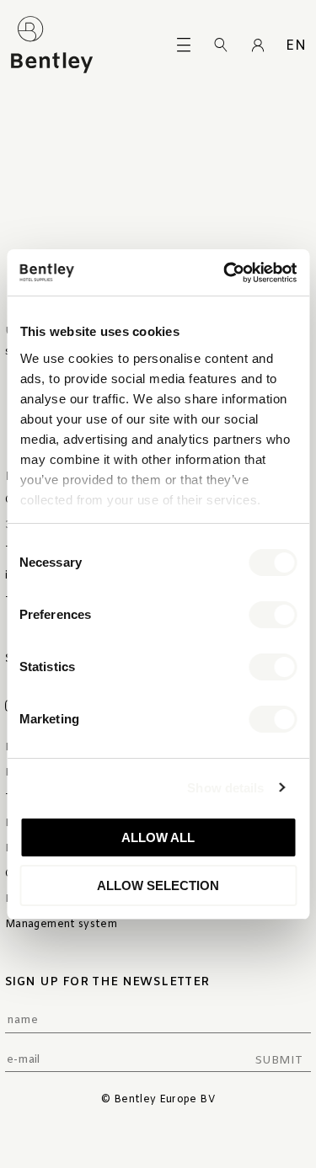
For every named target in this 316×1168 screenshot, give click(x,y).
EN (296, 46)
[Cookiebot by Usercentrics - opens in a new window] (225, 273)
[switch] (273, 614)
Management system (61, 924)
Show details (225, 788)
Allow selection (158, 885)
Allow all (158, 837)
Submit (278, 1060)
